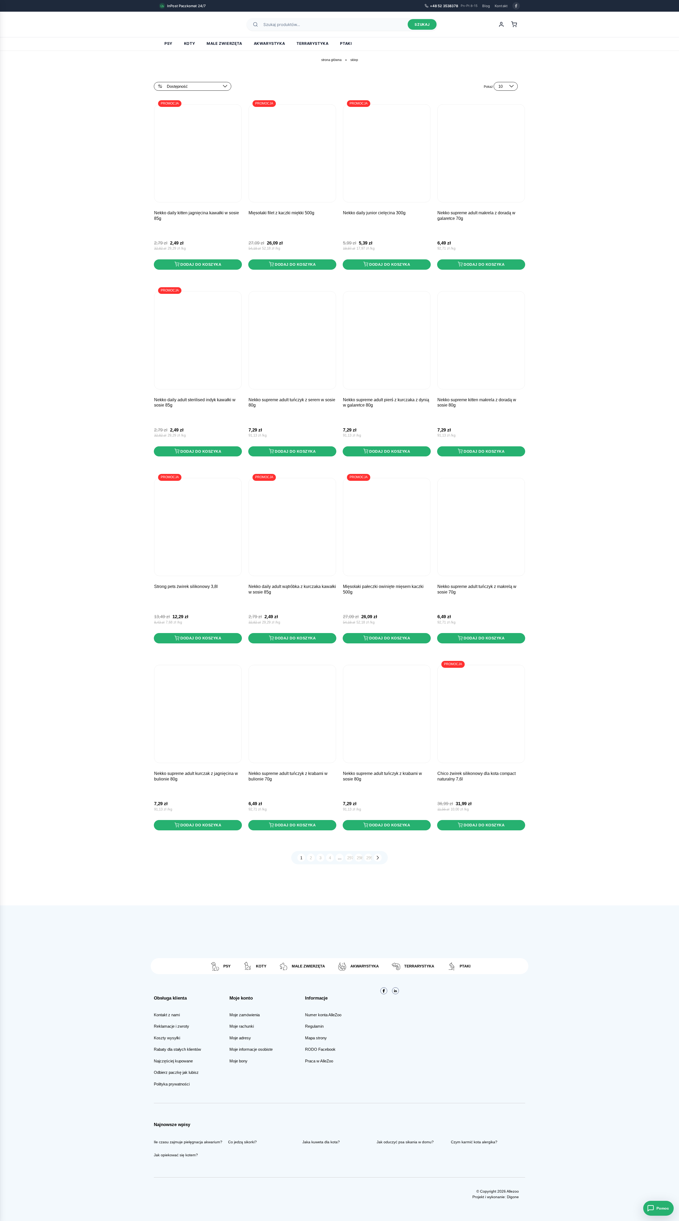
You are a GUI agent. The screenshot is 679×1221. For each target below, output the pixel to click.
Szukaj (422, 24)
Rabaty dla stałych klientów (177, 1049)
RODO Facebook (320, 1049)
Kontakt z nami (167, 1015)
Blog (486, 6)
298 (360, 858)
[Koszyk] (514, 24)
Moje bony (238, 1061)
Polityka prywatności (172, 1084)
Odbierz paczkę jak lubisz (176, 1072)
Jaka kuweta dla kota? (321, 1142)
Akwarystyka (269, 43)
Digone (513, 1197)
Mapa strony (316, 1038)
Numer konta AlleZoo (323, 1015)
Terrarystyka (312, 43)
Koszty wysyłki (167, 1038)
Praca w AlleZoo (319, 1061)
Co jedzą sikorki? (242, 1142)
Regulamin (314, 1026)
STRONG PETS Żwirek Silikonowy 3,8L (186, 586)
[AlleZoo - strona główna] (177, 24)
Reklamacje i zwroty (171, 1026)
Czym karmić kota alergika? (474, 1142)
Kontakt (501, 6)
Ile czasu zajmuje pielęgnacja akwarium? (188, 1142)
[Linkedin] (395, 990)
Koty (189, 43)
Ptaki (346, 43)
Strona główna (331, 60)
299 (369, 858)
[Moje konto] (501, 24)
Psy (168, 43)
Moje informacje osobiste (251, 1049)
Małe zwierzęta (224, 43)
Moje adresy (240, 1038)
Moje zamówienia (244, 1015)
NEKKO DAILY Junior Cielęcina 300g (374, 213)
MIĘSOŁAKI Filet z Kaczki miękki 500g (281, 213)
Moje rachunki (241, 1026)
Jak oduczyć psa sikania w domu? (405, 1142)
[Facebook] (516, 6)
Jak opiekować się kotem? (176, 1155)
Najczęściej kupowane (173, 1061)
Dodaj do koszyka (200, 264)
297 (350, 858)
